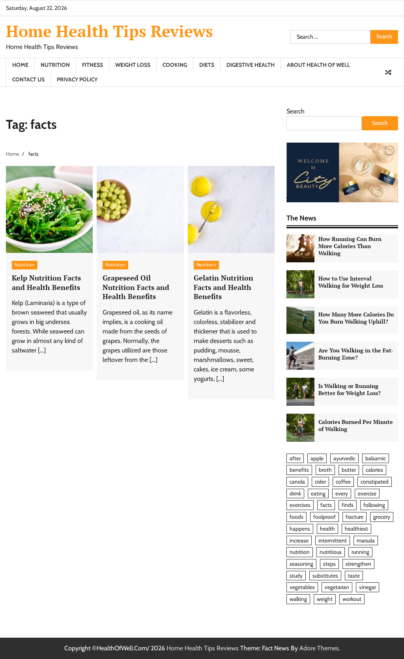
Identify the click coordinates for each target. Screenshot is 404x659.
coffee (343, 481)
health (327, 528)
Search (295, 111)
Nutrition (55, 65)
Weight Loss (132, 65)
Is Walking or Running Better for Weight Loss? (349, 389)
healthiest (356, 528)
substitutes (325, 575)
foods (296, 517)
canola (297, 481)
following (374, 505)
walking (298, 599)
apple (317, 458)
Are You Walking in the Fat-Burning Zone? (355, 354)
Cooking (175, 65)
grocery (381, 517)
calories (374, 470)
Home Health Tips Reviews (109, 31)
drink (295, 493)
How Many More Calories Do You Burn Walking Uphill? (356, 318)
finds (348, 505)
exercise (367, 493)
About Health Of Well (318, 65)
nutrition (300, 552)
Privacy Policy (77, 79)
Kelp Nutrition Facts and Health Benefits (46, 282)
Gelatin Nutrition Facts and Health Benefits (223, 287)
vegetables (302, 587)
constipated (375, 481)
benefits (299, 470)
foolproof (324, 517)
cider (320, 481)
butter (349, 470)
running (360, 552)
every (341, 493)
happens (300, 528)
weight (325, 599)
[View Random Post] (388, 72)
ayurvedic (344, 458)
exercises (300, 505)
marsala (366, 540)
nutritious (331, 552)
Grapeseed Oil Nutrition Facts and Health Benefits (136, 287)
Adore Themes (319, 648)
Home (20, 65)
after (295, 458)
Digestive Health (250, 65)
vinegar (367, 587)
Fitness (92, 65)
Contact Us (28, 79)
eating (318, 493)
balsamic (375, 458)
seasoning (301, 564)
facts (326, 505)
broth (325, 470)
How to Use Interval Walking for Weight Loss (350, 282)
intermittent (332, 540)
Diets (206, 65)
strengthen (358, 564)
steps (329, 564)
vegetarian (337, 587)
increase (299, 540)
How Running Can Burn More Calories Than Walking (350, 246)
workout (351, 599)
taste (354, 575)
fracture (354, 517)
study (296, 575)
